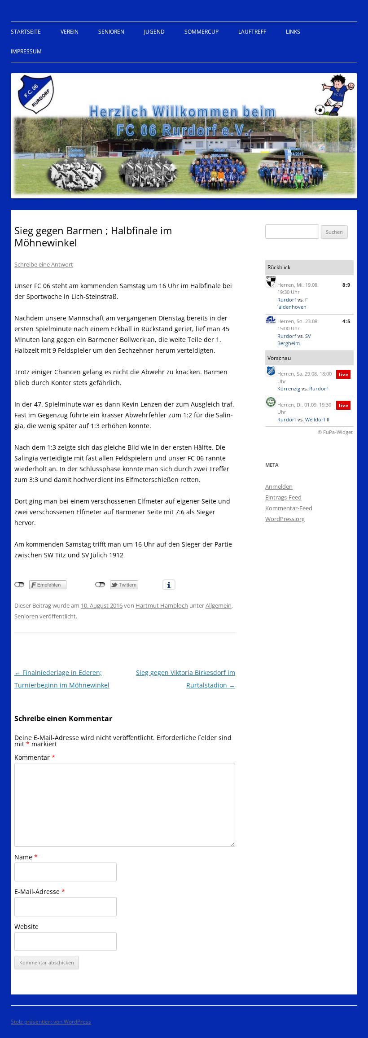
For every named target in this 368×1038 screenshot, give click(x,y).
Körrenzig (288, 388)
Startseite (26, 31)
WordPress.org (285, 519)
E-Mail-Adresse (39, 891)
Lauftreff (252, 31)
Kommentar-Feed (288, 508)
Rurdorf (286, 299)
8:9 (346, 284)
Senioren (111, 31)
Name (26, 857)
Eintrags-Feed (283, 497)
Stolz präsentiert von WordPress (51, 1021)
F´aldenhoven (292, 303)
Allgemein (219, 605)
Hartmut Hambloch (162, 605)
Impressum (26, 51)
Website (26, 926)
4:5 (346, 321)
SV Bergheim (294, 340)
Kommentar (34, 757)
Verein (70, 31)
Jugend (154, 31)
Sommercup (201, 31)
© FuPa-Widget (335, 432)
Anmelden (279, 486)
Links (293, 31)
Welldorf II (317, 419)
